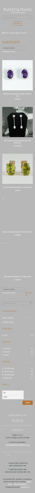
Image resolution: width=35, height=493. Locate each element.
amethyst (7, 348)
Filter (27, 403)
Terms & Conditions (20, 484)
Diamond (7, 352)
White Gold (7, 378)
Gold (5, 335)
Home (6, 33)
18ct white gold (9, 368)
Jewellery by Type (17, 322)
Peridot (6, 355)
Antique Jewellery (17, 318)
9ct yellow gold (9, 375)
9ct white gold (8, 371)
